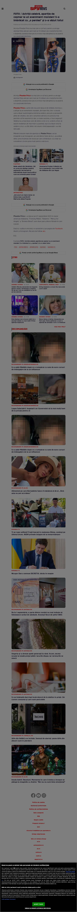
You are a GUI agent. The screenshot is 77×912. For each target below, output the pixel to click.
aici (2, 880)
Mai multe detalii (70, 872)
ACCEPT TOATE (38, 904)
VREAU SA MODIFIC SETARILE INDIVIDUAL (38, 908)
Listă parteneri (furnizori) (9, 899)
